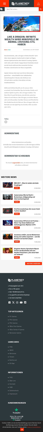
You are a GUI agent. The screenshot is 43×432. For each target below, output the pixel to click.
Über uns (13, 380)
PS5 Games (14, 323)
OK (22, 430)
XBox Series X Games (17, 329)
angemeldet (16, 163)
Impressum (13, 394)
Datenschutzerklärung (33, 427)
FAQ (11, 377)
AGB (11, 387)
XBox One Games (16, 326)
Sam (9, 50)
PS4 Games (14, 319)
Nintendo (13, 353)
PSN (11, 347)
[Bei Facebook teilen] (5, 121)
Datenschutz (14, 390)
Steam (12, 357)
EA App (12, 363)
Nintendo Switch (15, 333)
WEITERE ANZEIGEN (33, 263)
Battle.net (13, 360)
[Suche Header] (41, 9)
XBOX (11, 350)
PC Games (13, 316)
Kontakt (12, 384)
